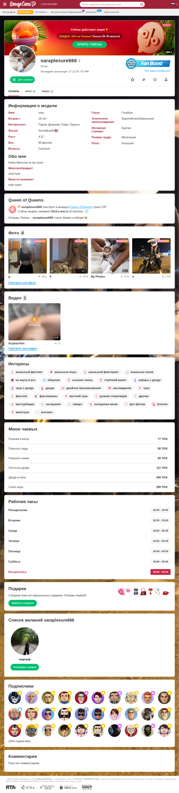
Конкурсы (91, 12)
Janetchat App (111, 12)
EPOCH (78, 779)
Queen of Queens (81, 207)
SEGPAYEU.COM (91, 779)
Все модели (9, 12)
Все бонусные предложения (66, 12)
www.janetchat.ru (44, 779)
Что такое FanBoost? (158, 70)
